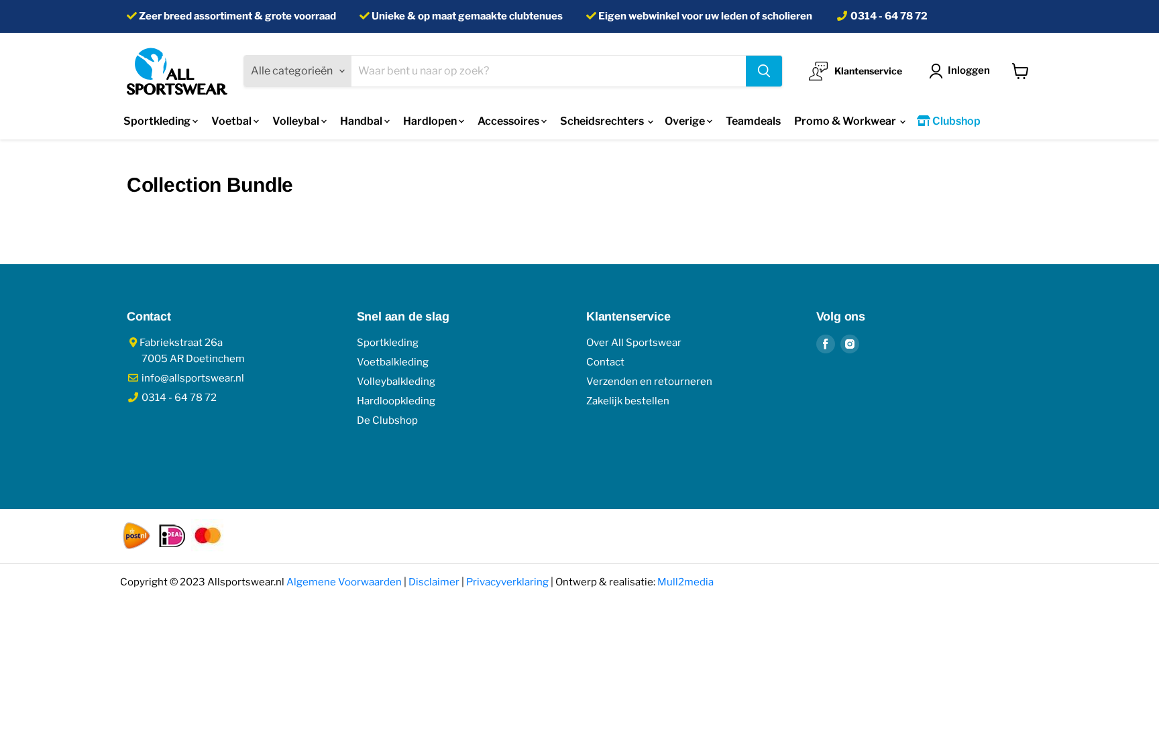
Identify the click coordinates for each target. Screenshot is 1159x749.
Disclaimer (433, 582)
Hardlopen (431, 121)
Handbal (362, 121)
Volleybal (296, 121)
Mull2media (685, 582)
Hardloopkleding (396, 401)
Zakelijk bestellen (627, 401)
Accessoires (509, 121)
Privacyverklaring (507, 582)
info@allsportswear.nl (192, 378)
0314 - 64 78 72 (889, 16)
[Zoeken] (764, 71)
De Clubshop (387, 420)
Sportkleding (157, 121)
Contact (605, 362)
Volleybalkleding (396, 382)
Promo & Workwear (846, 121)
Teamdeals (753, 121)
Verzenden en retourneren (649, 382)
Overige (686, 121)
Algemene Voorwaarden (344, 582)
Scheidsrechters (603, 121)
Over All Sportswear (633, 343)
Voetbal (232, 121)
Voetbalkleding (393, 362)
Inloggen (969, 70)
